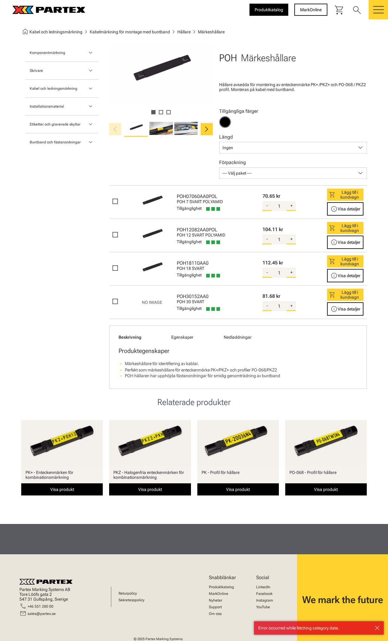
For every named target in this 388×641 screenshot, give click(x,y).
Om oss (215, 614)
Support (215, 607)
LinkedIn (263, 587)
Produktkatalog (221, 587)
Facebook (264, 594)
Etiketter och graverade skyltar (55, 124)
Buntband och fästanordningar (55, 142)
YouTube (263, 607)
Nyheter (215, 600)
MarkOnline (218, 594)
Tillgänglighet (189, 208)
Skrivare (36, 71)
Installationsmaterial (47, 106)
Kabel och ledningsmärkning (53, 88)
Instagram (264, 600)
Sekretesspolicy (132, 600)
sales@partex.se (42, 614)
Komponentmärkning (47, 53)
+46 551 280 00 (40, 606)
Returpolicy (128, 593)
